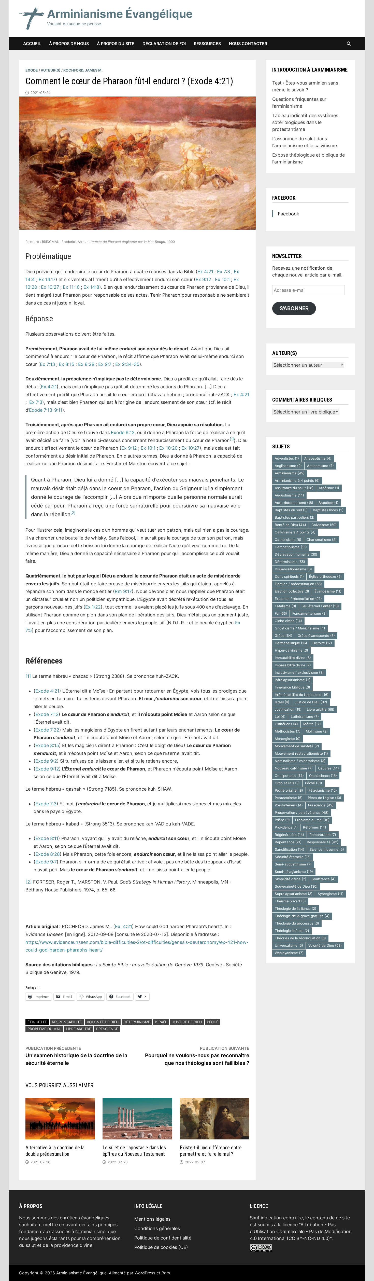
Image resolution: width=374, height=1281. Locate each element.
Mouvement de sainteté (297, 746)
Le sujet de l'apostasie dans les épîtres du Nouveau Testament (134, 1151)
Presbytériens (289, 805)
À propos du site (115, 43)
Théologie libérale (292, 931)
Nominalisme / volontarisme (300, 761)
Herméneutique (291, 643)
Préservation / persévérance (301, 812)
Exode (31, 70)
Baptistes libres (328, 510)
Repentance (288, 842)
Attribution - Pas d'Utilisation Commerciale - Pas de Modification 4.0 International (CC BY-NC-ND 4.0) (301, 1231)
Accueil (32, 43)
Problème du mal (44, 1029)
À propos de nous (69, 43)
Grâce (283, 635)
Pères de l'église (324, 798)
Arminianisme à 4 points (297, 480)
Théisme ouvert (290, 901)
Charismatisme (322, 540)
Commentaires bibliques (302, 400)
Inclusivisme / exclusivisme (299, 672)
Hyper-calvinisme (291, 650)
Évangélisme (327, 591)
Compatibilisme (291, 547)
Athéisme (329, 488)
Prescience (107, 1029)
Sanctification (289, 849)
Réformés (314, 827)
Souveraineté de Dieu (296, 886)
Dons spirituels (289, 576)
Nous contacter (248, 43)
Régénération (289, 835)
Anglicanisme (288, 466)
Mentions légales (152, 1219)
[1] (28, 676)
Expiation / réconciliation (298, 599)
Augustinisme (289, 495)
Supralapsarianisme (293, 894)
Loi (280, 716)
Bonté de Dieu (290, 525)
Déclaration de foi (164, 43)
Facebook (283, 198)
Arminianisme (290, 473)
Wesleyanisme (289, 953)
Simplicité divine (290, 879)
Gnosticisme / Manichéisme (300, 628)
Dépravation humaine (296, 554)
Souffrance (324, 879)
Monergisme (287, 739)
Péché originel (289, 790)
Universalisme (289, 945)
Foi (281, 613)
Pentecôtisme (289, 798)
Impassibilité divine (293, 665)
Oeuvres (328, 768)
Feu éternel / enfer (320, 606)
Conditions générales (157, 1228)
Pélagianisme (322, 790)
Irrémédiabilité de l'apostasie (301, 695)
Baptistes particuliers (294, 517)
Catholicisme (288, 540)
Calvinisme (324, 525)
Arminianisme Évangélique (120, 14)
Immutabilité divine (293, 658)
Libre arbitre (78, 1029)
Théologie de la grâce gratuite (302, 916)
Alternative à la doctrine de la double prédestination (54, 1151)
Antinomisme (320, 466)
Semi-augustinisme (293, 864)
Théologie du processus (297, 923)
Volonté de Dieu (103, 1022)
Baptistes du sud (291, 510)
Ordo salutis (287, 783)
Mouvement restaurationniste (301, 753)
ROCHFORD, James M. (83, 70)
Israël (161, 1022)
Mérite (312, 724)
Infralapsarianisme (292, 680)
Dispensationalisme (293, 569)
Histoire (322, 643)
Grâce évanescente (316, 635)
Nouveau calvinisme (294, 768)
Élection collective (292, 591)
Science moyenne (327, 849)
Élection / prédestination (298, 584)
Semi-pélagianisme (294, 872)
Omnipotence (289, 776)
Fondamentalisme (309, 613)
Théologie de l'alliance (295, 908)
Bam (166, 1272)
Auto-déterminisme (294, 503)
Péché (212, 1022)
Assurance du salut (294, 488)
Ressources (207, 43)
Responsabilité (67, 1022)
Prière (282, 820)
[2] (28, 882)
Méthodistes (287, 731)
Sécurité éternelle (293, 857)
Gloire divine (288, 621)
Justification (288, 709)
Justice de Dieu (187, 1022)
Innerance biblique (292, 687)
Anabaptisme (318, 458)
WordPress (145, 1272)
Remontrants (322, 835)
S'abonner (294, 308)
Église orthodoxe (325, 576)
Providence (286, 827)
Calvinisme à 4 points (295, 532)
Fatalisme (285, 606)
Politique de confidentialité (162, 1238)
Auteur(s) (51, 70)
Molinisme (317, 731)
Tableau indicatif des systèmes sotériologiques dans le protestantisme (305, 122)
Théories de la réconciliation (300, 938)
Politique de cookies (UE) (161, 1247)
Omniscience (323, 776)
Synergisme (330, 894)
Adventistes (287, 458)
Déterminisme (137, 1022)
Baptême (328, 503)
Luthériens (286, 724)
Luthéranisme (305, 716)
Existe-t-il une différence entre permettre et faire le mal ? (211, 1151)
